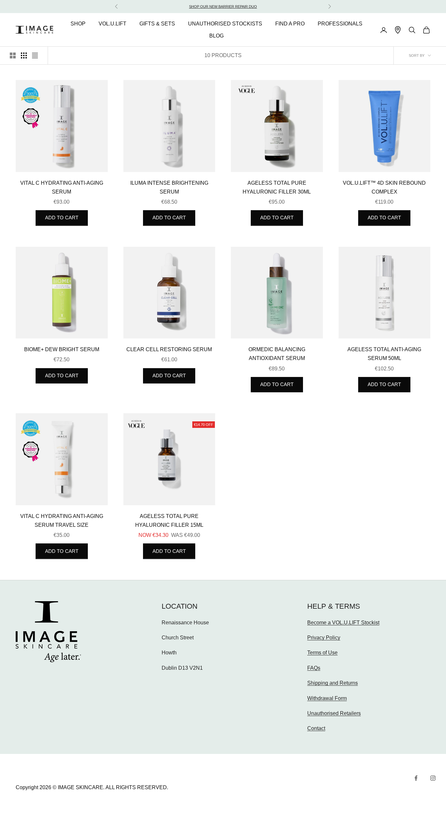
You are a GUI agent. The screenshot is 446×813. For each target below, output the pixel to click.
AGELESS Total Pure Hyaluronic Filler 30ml (277, 187)
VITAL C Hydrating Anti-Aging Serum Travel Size (61, 520)
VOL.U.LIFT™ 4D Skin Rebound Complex (384, 187)
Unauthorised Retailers (334, 713)
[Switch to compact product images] (35, 55)
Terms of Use (322, 652)
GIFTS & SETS (157, 23)
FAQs (313, 668)
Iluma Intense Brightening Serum (169, 187)
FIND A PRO (290, 23)
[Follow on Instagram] (433, 778)
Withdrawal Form (327, 698)
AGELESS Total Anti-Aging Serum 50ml (384, 354)
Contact (316, 728)
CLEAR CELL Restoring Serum (169, 349)
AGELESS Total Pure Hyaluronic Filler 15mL (169, 520)
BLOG (216, 36)
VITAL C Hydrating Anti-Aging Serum (61, 187)
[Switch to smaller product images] (24, 55)
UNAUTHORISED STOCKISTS (225, 23)
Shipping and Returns (332, 683)
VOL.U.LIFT (112, 23)
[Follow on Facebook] (416, 778)
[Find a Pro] (398, 30)
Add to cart (61, 217)
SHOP (78, 23)
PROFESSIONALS (340, 23)
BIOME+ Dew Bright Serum (61, 349)
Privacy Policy (323, 637)
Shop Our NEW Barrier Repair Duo (223, 6)
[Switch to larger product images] (13, 55)
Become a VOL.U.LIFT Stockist (343, 622)
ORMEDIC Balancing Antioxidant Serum (276, 354)
